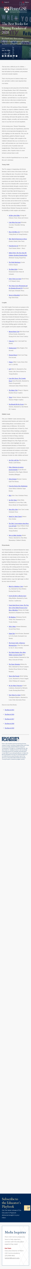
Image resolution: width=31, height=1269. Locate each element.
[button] (25, 2)
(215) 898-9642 (10, 1255)
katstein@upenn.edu (12, 1258)
